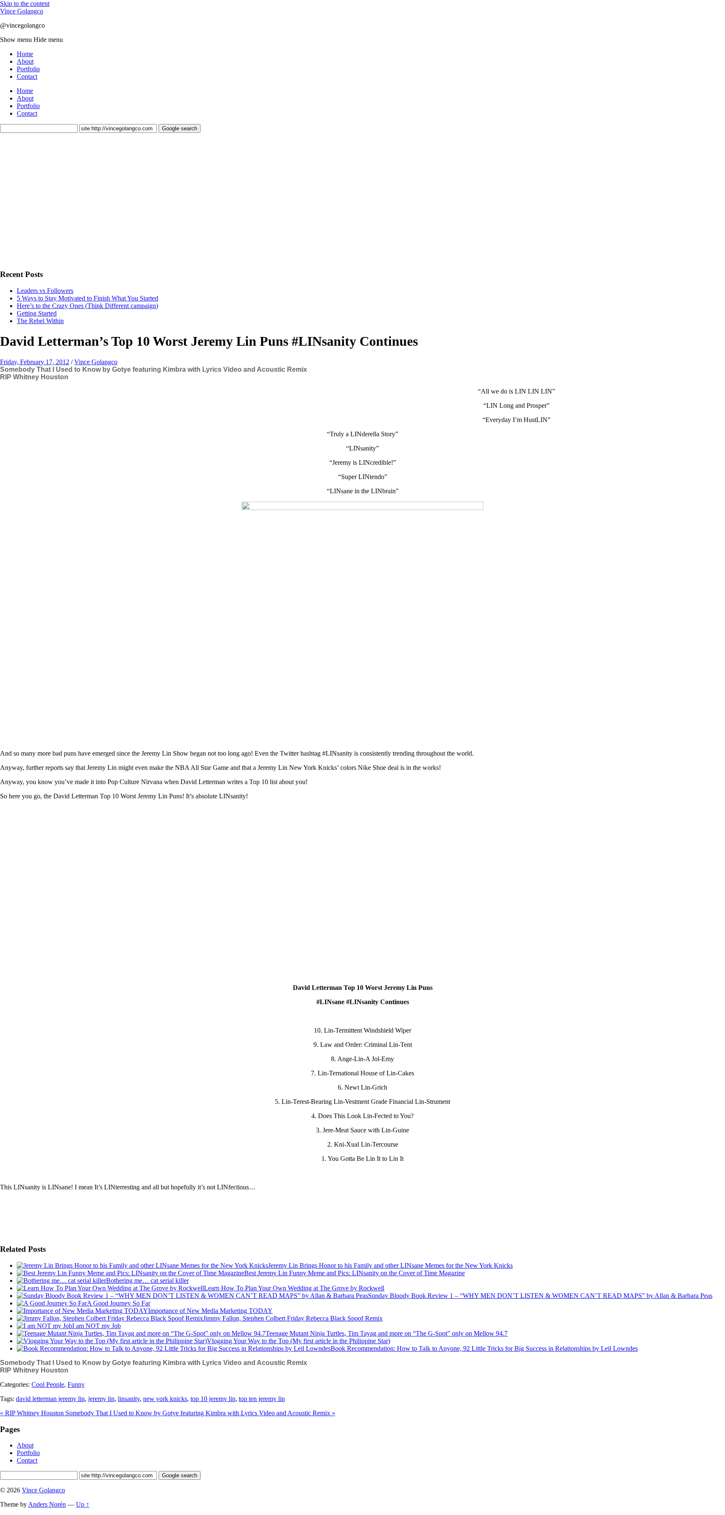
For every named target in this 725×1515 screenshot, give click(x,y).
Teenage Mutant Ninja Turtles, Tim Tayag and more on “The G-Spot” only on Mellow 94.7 (387, 1333)
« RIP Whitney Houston (32, 1413)
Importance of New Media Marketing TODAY (210, 1310)
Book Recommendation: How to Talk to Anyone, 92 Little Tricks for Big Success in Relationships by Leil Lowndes (484, 1348)
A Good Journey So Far (118, 1303)
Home (25, 53)
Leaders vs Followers (45, 290)
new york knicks (165, 1398)
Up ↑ (82, 1504)
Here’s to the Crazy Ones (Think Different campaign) (87, 305)
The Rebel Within (40, 320)
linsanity (129, 1398)
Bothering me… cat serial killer (147, 1280)
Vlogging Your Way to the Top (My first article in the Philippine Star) (298, 1340)
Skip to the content (25, 3)
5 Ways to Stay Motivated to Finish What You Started (87, 298)
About (25, 61)
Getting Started (37, 313)
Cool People (47, 1384)
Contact (27, 76)
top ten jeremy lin (262, 1398)
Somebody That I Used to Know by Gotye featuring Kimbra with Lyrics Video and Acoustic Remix (153, 369)
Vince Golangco (21, 11)
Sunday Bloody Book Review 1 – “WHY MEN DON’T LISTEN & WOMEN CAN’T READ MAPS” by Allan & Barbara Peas (540, 1295)
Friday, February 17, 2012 (34, 361)
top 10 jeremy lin (212, 1398)
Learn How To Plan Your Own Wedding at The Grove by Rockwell (294, 1288)
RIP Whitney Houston (34, 377)
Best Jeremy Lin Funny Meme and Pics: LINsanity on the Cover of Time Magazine (354, 1273)
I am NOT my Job (96, 1325)
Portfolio (28, 69)
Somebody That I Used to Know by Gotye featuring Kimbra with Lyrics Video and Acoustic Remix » (200, 1413)
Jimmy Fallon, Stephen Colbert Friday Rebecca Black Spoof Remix (293, 1318)
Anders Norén (47, 1504)
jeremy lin (101, 1398)
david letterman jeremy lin (50, 1398)
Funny (76, 1384)
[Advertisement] (63, 200)
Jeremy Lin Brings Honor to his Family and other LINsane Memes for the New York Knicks (390, 1265)
